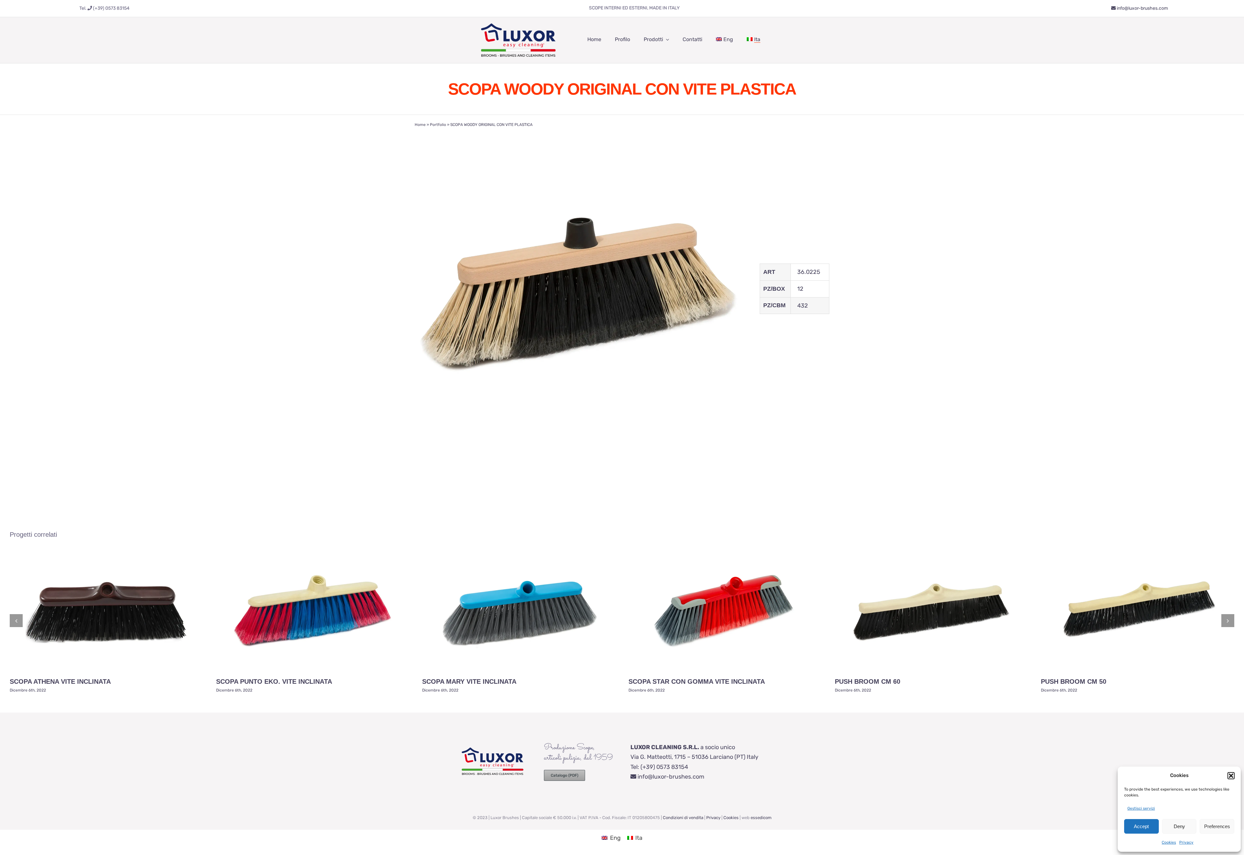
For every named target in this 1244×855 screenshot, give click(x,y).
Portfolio (438, 124)
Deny (1179, 826)
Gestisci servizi (1141, 808)
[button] (1231, 775)
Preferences (1217, 826)
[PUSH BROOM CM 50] (1138, 610)
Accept (1141, 826)
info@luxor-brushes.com (1142, 8)
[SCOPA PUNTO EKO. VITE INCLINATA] (313, 610)
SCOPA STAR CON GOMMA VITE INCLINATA (696, 681)
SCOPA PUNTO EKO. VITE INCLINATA (274, 681)
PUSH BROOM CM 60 (867, 681)
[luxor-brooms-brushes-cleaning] (518, 20)
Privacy (1186, 842)
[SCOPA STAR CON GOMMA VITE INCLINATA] (725, 610)
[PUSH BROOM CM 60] (931, 610)
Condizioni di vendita (683, 817)
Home (420, 124)
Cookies (1169, 842)
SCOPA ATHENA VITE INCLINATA (60, 681)
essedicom (761, 817)
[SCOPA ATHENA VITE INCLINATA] (106, 610)
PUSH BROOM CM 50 (1073, 681)
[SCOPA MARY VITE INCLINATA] (519, 610)
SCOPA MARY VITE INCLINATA (469, 681)
